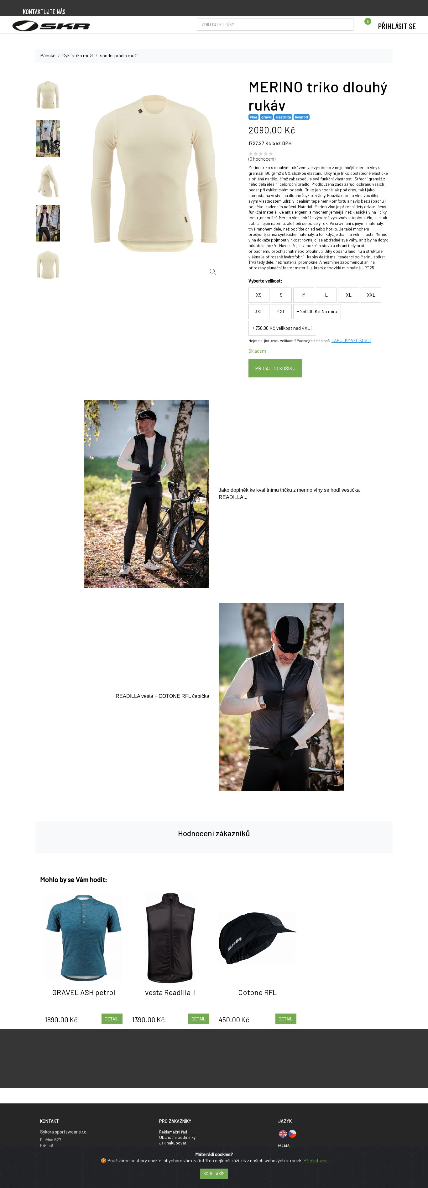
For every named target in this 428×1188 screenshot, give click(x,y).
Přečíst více (316, 1160)
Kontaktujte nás (44, 11)
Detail (112, 1018)
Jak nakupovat (172, 1142)
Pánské (47, 55)
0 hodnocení (262, 159)
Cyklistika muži (77, 55)
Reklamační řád (173, 1131)
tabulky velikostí (351, 340)
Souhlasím (214, 1173)
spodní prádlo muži (119, 55)
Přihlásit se (397, 26)
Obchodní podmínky (177, 1137)
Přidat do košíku (275, 368)
